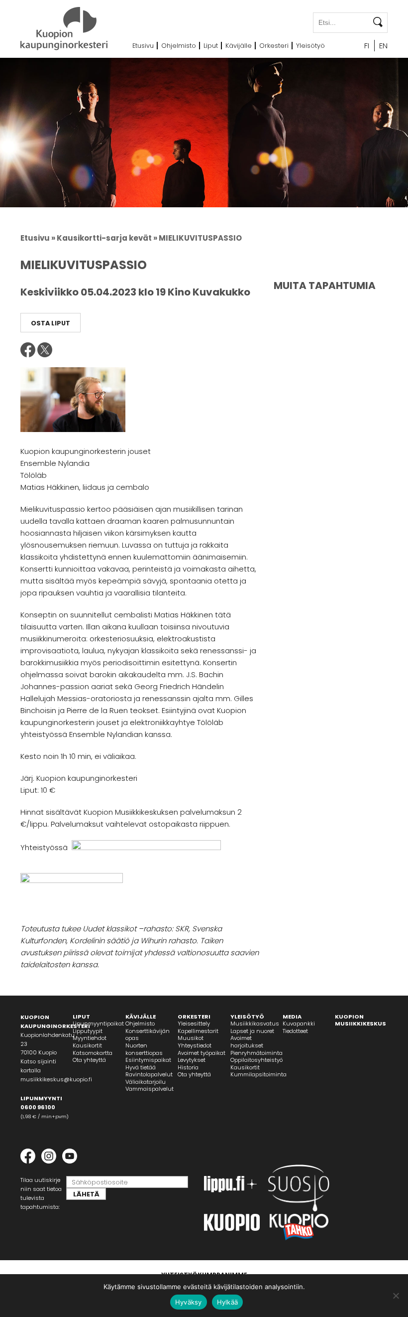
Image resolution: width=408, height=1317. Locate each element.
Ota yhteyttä (89, 1060)
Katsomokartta (92, 1053)
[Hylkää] (396, 1296)
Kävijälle (238, 45)
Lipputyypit (87, 1031)
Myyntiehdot (89, 1038)
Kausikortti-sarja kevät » (107, 238)
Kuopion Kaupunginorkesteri (63, 28)
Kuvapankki (299, 1023)
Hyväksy (188, 1302)
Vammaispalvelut (149, 1089)
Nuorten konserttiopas (144, 1049)
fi (366, 45)
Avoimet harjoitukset (246, 1041)
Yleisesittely (194, 1023)
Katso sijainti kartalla (38, 1065)
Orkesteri (274, 45)
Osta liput (50, 323)
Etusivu (143, 45)
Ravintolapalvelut (149, 1074)
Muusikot (191, 1038)
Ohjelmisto (178, 45)
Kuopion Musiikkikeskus (360, 1020)
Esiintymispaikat (148, 1060)
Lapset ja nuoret (252, 1031)
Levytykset (191, 1060)
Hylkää (227, 1302)
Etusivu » (37, 238)
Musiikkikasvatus (254, 1023)
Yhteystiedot (194, 1045)
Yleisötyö (310, 45)
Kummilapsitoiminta (258, 1074)
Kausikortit (87, 1045)
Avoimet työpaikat (201, 1053)
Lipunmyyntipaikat (98, 1023)
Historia (188, 1067)
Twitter (44, 349)
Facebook (27, 349)
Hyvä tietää (140, 1067)
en (383, 45)
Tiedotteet (295, 1031)
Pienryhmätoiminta (256, 1053)
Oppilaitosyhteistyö (256, 1060)
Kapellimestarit (198, 1031)
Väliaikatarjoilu (145, 1082)
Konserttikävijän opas (147, 1034)
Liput (211, 45)
